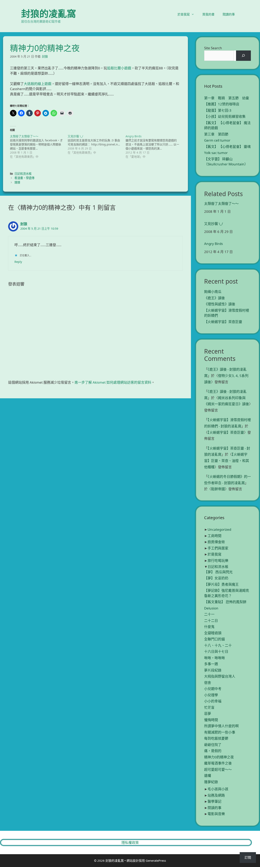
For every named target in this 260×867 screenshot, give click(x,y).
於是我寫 (184, 14)
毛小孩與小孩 (218, 789)
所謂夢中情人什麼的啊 (221, 726)
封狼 (23, 224)
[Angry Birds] (154, 146)
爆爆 (17, 182)
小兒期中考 (212, 688)
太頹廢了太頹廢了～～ (221, 204)
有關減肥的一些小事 (219, 732)
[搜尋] (243, 55)
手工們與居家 (218, 548)
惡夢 (207, 713)
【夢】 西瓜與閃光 (218, 572)
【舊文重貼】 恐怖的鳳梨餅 (225, 601)
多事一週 (211, 664)
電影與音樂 (216, 813)
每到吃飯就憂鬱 (216, 738)
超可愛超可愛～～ (218, 769)
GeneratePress (156, 860)
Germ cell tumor (217, 140)
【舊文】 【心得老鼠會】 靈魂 (227, 146)
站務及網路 (216, 795)
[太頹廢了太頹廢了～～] (39, 146)
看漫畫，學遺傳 (24, 178)
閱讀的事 (229, 14)
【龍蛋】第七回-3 (217, 110)
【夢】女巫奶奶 (216, 578)
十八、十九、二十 (218, 645)
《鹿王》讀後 (214, 298)
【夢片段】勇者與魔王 (221, 584)
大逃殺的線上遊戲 (37, 83)
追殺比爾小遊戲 (119, 68)
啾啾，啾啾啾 (214, 657)
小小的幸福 (212, 701)
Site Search (213, 48)
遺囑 (207, 775)
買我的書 (208, 14)
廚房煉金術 (216, 541)
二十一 (209, 614)
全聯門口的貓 (214, 639)
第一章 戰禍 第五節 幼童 (226, 98)
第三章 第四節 (216, 134)
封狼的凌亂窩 (48, 13)
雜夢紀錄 (211, 782)
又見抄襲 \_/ (213, 224)
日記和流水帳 (22, 174)
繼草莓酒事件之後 (218, 763)
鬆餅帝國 (218, 489)
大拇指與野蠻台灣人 (219, 676)
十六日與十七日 (216, 651)
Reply (18, 262)
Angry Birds (213, 244)
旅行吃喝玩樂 (218, 560)
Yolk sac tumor (216, 152)
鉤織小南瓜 (212, 291)
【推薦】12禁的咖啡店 (221, 104)
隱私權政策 (130, 842)
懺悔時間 (211, 719)
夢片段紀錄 (212, 670)
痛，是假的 (212, 750)
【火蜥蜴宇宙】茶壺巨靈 (223, 321)
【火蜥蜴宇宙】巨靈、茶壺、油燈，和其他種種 (226, 460)
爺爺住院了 (212, 744)
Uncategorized (219, 529)
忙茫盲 (209, 707)
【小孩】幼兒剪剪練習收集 (225, 116)
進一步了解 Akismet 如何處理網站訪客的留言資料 (113, 382)
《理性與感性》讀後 (219, 304)
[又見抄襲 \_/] (96, 144)
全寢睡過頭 (212, 633)
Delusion (211, 608)
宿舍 (207, 682)
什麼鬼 (209, 626)
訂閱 (248, 857)
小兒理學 (211, 695)
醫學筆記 (214, 801)
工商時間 (214, 535)
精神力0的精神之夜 (219, 757)
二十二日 (211, 620)
